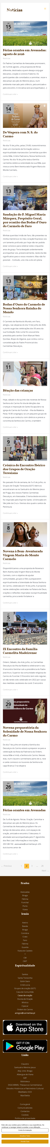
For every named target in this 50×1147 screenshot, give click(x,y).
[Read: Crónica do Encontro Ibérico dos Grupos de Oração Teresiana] (25, 448)
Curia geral (25, 1104)
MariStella (25, 1095)
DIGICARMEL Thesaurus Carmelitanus (25, 1085)
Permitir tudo (25, 1141)
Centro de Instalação (25, 1130)
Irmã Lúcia (25, 985)
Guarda (25, 947)
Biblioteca (25, 1081)
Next (45, 870)
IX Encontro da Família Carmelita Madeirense (20, 651)
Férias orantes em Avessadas (24, 810)
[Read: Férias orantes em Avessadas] (25, 793)
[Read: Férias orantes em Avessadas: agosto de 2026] (25, 33)
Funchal (25, 902)
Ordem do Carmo (25, 1009)
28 (42, 865)
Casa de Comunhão (25, 992)
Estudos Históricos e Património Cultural (25, 1088)
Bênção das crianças (18, 391)
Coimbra (25, 933)
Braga (25, 895)
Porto (25, 906)
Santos (25, 974)
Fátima (25, 899)
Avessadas (25, 892)
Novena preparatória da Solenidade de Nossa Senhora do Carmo (25, 732)
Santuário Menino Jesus (25, 1067)
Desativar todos (25, 1136)
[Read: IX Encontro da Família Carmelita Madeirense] (25, 628)
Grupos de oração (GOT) (25, 988)
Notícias (6, 58)
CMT (25, 961)
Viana (25, 909)
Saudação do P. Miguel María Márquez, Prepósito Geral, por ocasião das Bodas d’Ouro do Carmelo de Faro (25, 221)
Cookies (25, 1114)
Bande (25, 926)
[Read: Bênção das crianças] (25, 373)
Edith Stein (25, 981)
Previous (6, 865)
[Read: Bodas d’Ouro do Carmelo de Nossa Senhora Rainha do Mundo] (25, 287)
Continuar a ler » (10, 93)
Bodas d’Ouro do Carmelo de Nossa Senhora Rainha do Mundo (24, 308)
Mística (25, 1002)
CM (25, 957)
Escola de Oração (25, 999)
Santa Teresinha (25, 978)
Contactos (25, 1111)
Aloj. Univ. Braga (25, 1070)
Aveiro (25, 922)
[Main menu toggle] (45, 8)
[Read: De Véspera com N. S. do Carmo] (25, 115)
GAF (25, 1078)
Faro (25, 940)
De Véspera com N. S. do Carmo (20, 134)
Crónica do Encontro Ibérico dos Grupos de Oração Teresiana (24, 469)
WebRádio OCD (25, 1092)
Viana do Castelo (25, 950)
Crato (25, 936)
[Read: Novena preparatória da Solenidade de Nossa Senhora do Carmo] (25, 710)
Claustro (25, 1064)
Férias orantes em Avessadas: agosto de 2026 (25, 52)
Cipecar (25, 1006)
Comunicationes (25, 1107)
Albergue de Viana (25, 1074)
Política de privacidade (25, 1118)
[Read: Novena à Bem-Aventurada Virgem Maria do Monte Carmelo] (25, 534)
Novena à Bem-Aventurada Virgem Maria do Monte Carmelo (23, 555)
